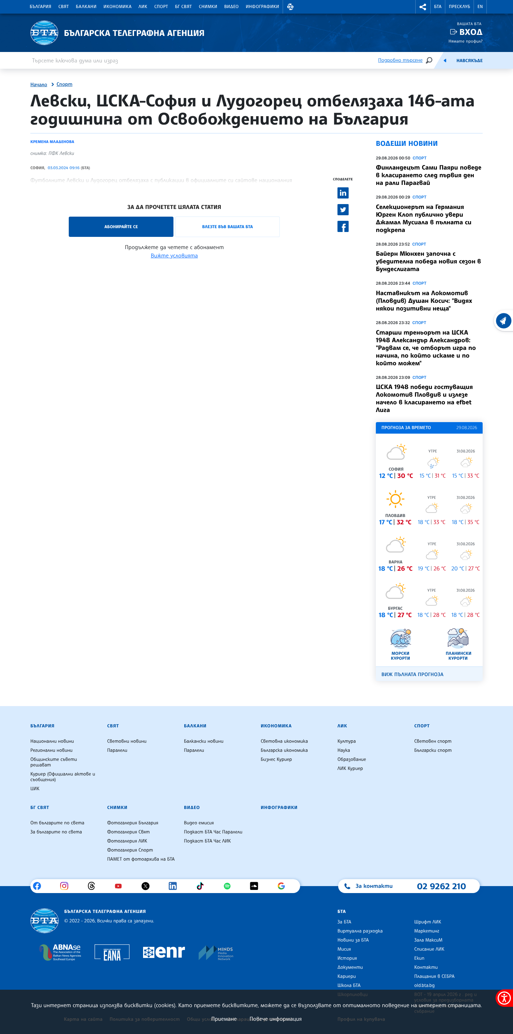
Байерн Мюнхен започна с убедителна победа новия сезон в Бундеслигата (428, 261)
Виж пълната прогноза (412, 674)
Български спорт (433, 750)
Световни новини (127, 741)
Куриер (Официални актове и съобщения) (62, 776)
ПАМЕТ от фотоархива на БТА (140, 859)
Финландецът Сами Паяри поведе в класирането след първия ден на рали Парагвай (428, 175)
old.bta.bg (424, 985)
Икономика (118, 6)
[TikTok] (202, 886)
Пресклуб (459, 6)
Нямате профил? (465, 41)
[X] (148, 886)
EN (480, 6)
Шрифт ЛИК (427, 922)
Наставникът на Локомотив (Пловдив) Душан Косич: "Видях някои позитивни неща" (424, 300)
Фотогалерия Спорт (130, 850)
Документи (350, 967)
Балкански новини (203, 741)
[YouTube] (121, 886)
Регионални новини (51, 750)
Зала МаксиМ (428, 940)
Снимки (208, 6)
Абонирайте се (121, 226)
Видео (231, 6)
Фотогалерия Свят (128, 832)
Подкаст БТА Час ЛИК (207, 841)
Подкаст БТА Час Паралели (213, 832)
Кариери (346, 976)
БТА (437, 6)
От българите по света (57, 823)
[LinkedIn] (175, 886)
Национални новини (52, 741)
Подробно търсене (400, 60)
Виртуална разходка (360, 931)
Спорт (161, 6)
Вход (471, 32)
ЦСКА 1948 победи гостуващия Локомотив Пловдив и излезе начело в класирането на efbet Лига (424, 398)
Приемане (224, 1018)
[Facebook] (39, 886)
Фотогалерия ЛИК (127, 841)
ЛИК (143, 6)
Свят (63, 6)
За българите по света (56, 832)
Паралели (117, 750)
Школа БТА (348, 985)
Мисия (344, 949)
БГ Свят (183, 6)
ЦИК (34, 789)
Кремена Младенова (52, 141)
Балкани (86, 6)
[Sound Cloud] (256, 886)
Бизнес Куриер (276, 759)
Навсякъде (469, 60)
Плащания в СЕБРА (434, 976)
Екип (419, 958)
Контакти (426, 967)
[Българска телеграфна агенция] (44, 920)
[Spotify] (230, 886)
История (347, 958)
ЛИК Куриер (350, 768)
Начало (38, 85)
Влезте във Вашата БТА (227, 226)
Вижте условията (174, 255)
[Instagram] (67, 886)
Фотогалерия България (132, 823)
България (40, 6)
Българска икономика (284, 750)
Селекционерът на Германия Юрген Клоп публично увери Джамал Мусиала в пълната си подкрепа (423, 218)
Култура (346, 741)
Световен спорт (433, 741)
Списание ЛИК (429, 949)
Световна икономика (284, 741)
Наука (343, 750)
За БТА (344, 922)
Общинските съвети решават (53, 762)
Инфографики (262, 6)
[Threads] (94, 886)
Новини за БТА (353, 940)
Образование (351, 759)
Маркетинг (426, 931)
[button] (290, 7)
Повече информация (276, 1018)
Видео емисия (199, 823)
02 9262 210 (441, 886)
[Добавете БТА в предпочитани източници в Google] (284, 886)
